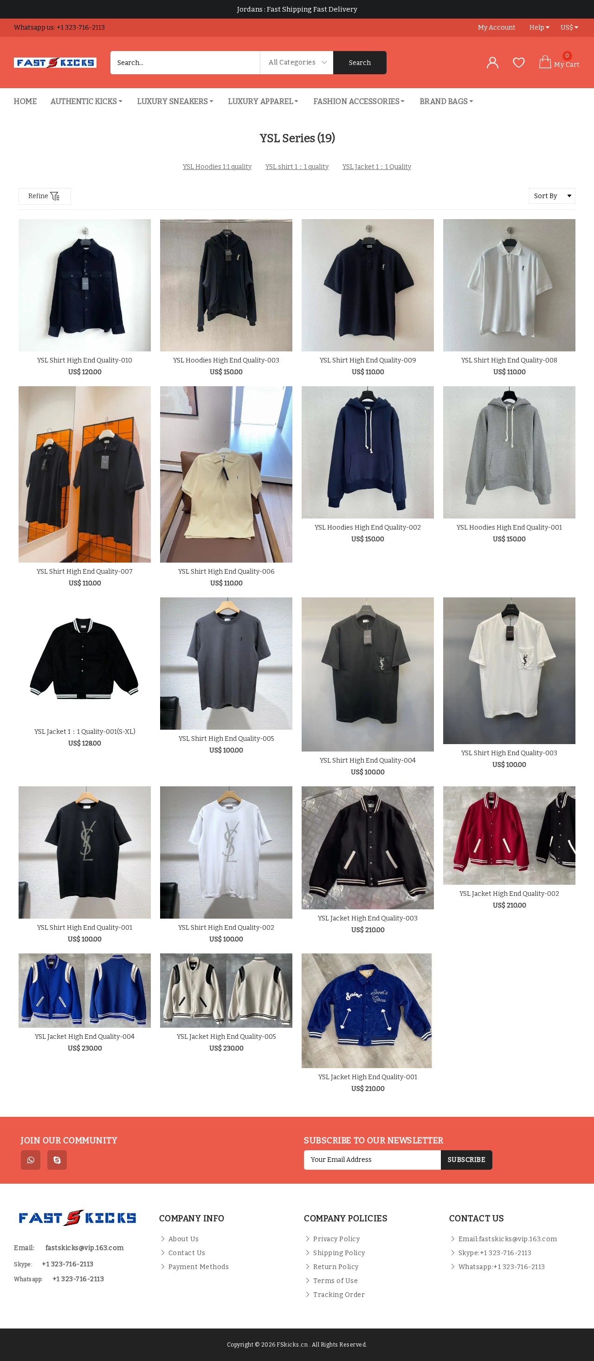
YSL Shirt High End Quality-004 (368, 761)
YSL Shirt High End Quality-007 (85, 572)
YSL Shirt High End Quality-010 (84, 360)
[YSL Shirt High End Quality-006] (226, 474)
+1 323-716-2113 (78, 1279)
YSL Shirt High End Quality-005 (226, 739)
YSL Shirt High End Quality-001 (84, 928)
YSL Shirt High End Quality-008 (509, 360)
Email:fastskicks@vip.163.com (507, 1239)
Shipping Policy (339, 1253)
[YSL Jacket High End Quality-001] (368, 1010)
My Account (497, 28)
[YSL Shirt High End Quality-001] (85, 852)
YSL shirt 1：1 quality (297, 167)
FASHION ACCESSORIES (357, 101)
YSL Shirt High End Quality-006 (226, 572)
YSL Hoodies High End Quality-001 (509, 527)
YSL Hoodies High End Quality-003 (226, 360)
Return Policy (336, 1267)
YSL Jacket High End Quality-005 (226, 1037)
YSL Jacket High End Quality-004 (85, 1037)
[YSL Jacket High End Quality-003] (368, 847)
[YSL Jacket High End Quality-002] (509, 835)
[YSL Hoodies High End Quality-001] (509, 452)
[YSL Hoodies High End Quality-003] (226, 285)
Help (536, 28)
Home (25, 101)
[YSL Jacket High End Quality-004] (85, 990)
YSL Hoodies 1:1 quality (217, 167)
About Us (183, 1239)
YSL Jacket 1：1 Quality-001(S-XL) (85, 732)
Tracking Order (339, 1295)
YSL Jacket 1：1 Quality (376, 167)
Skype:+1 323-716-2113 (495, 1253)
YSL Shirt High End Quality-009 (368, 360)
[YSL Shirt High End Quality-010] (85, 285)
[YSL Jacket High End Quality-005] (226, 990)
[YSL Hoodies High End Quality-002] (368, 452)
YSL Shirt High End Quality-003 (509, 753)
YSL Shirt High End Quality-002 (226, 928)
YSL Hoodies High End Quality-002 (368, 527)
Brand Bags (444, 101)
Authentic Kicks (84, 101)
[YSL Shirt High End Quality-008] (509, 285)
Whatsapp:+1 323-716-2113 (501, 1267)
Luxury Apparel (260, 101)
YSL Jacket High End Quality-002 (509, 894)
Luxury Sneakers (172, 101)
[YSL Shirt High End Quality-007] (85, 474)
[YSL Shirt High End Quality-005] (226, 663)
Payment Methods (198, 1267)
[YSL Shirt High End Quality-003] (509, 670)
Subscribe (467, 1160)
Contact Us (187, 1253)
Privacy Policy (336, 1239)
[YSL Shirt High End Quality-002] (226, 852)
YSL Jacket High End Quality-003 (368, 918)
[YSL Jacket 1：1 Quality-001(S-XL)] (85, 660)
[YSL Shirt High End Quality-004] (368, 674)
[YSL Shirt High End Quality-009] (368, 285)
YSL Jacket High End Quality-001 (367, 1077)
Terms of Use (335, 1281)
